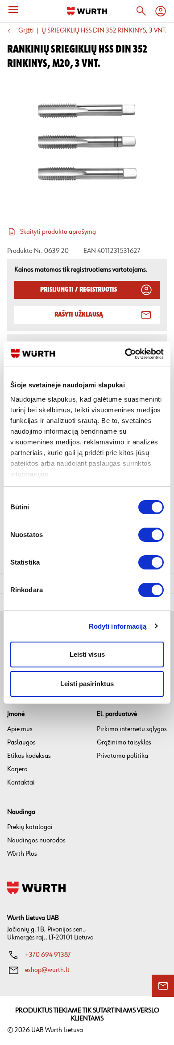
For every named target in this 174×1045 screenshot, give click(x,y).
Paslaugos (21, 742)
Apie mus (20, 729)
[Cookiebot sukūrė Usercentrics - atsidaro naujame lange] (125, 354)
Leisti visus (87, 654)
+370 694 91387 (48, 955)
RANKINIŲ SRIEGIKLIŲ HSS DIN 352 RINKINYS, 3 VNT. (92, 31)
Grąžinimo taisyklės (124, 742)
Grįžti (26, 31)
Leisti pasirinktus (87, 683)
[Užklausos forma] (163, 986)
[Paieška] (141, 11)
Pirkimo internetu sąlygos (132, 729)
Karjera (17, 769)
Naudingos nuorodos (36, 840)
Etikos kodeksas (29, 756)
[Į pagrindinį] (87, 11)
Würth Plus (22, 854)
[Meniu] (13, 10)
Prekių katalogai (30, 827)
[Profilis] (160, 11)
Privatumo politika (122, 756)
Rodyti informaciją (118, 626)
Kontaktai (21, 782)
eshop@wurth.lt (47, 970)
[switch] (151, 535)
